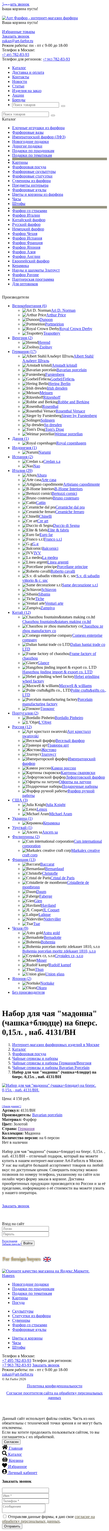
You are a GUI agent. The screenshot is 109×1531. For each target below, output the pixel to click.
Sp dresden (53, 425)
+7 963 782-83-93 (16, 1365)
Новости (19, 81)
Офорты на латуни (75, 782)
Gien (38, 901)
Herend (44, 342)
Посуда (18, 1302)
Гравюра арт (58, 745)
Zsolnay (45, 347)
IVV (37, 553)
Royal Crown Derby (75, 328)
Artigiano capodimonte (81, 484)
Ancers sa (50, 832)
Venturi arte (54, 603)
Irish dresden (57, 388)
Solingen (48, 420)
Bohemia (48, 942)
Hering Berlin (59, 383)
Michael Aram (60, 814)
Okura (42, 988)
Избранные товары (18, 31)
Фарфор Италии (26, 215)
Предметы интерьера (30, 185)
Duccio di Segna (66, 525)
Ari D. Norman (63, 310)
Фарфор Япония (26, 247)
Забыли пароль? (11, 1243)
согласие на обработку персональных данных (48, 1518)
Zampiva (48, 608)
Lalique (45, 914)
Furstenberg (54, 374)
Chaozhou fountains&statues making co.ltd (56, 621)
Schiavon (48, 589)
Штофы (18, 203)
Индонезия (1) (24, 447)
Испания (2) (22, 457)
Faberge (45, 896)
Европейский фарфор (30, 261)
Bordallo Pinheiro (69, 718)
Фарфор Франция (27, 243)
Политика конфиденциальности (54, 1386)
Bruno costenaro (66, 498)
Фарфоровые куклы (29, 190)
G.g (35, 544)
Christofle (50, 873)
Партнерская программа (33, 279)
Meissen (46, 393)
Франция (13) (23, 859)
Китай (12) (21, 612)
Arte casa (48, 480)
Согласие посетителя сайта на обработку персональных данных (54, 1395)
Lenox (42, 809)
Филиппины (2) (26, 837)
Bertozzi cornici (64, 493)
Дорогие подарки (27, 146)
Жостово (48, 750)
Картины (20, 162)
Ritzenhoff (51, 397)
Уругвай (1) (22, 827)
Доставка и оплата (28, 72)
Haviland (48, 905)
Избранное (17, 1466)
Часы (16, 199)
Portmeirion (54, 324)
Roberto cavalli (63, 571)
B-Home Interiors (69, 489)
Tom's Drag (54, 429)
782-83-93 (15, 54)
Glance (43, 663)
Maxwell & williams (75, 685)
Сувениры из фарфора (31, 181)
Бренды (18, 100)
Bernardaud (54, 869)
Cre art (42, 521)
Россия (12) (22, 727)
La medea (50, 557)
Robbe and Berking (73, 402)
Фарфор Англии (26, 256)
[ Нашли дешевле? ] (11, 1106)
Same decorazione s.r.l (80, 585)
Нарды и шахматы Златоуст (36, 270)
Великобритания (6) (29, 306)
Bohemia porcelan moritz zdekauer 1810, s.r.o (59, 951)
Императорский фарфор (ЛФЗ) (38, 137)
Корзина (16, 1460)
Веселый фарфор (70, 740)
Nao (36, 466)
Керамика (20, 265)
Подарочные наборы (80, 786)
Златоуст (48, 754)
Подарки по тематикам (32, 155)
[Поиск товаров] (63, 106)
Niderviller (52, 919)
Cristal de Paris (62, 878)
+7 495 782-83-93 (16, 1360)
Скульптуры (22, 1311)
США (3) (20, 800)
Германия (26, 1128)
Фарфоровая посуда (29, 167)
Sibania (44, 594)
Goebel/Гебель (62, 379)
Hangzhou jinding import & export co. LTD (57, 672)
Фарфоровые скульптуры (34, 171)
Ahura (42, 475)
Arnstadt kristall (64, 365)
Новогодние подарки (30, 141)
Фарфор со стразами (29, 211)
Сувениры (21, 1320)
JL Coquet (51, 910)
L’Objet (45, 722)
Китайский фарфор (28, 220)
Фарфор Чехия (24, 233)
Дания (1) (20, 438)
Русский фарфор (26, 224)
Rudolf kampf (60, 965)
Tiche (39, 599)
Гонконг (48, 708)
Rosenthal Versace (70, 411)
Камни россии (63, 768)
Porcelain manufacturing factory (57, 701)
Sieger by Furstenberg (79, 415)
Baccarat (47, 864)
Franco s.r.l (53, 539)
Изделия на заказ (26, 90)
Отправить (12, 1526)
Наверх (8, 1275)
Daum (41, 891)
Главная (16, 1448)
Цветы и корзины (27, 1338)
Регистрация (9, 1240)
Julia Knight (55, 804)
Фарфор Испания (27, 238)
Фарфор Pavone (25, 275)
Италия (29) (22, 470)
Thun (39, 969)
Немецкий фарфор (28, 229)
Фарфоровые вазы (28, 132)
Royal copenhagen (71, 443)
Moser (42, 960)
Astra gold (51, 933)
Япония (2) (21, 978)
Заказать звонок (15, 4)
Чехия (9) (20, 928)
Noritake (47, 983)
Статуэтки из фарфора (31, 1316)
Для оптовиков (25, 284)
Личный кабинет (22, 1472)
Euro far (46, 534)
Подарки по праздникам (33, 150)
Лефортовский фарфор (85, 777)
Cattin (41, 502)
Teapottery (51, 333)
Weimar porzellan (69, 434)
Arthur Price (56, 315)
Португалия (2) (25, 713)
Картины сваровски (78, 772)
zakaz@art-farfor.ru (17, 41)
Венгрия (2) (22, 338)
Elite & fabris (58, 530)
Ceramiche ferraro (69, 512)
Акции (18, 95)
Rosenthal (50, 406)
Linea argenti (57, 562)
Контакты (20, 77)
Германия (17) (24, 351)
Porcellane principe (72, 566)
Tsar (36, 923)
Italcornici (50, 548)
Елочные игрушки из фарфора (38, 128)
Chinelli (45, 516)
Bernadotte (52, 937)
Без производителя (28, 992)
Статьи (18, 86)
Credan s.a (51, 461)
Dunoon (46, 319)
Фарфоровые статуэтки (32, 176)
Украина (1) (22, 818)
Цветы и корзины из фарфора (37, 194)
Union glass (54, 974)
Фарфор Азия (23, 252)
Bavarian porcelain (72, 370)
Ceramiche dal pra (70, 507)
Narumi (45, 452)
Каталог (19, 68)
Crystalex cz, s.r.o (69, 956)
